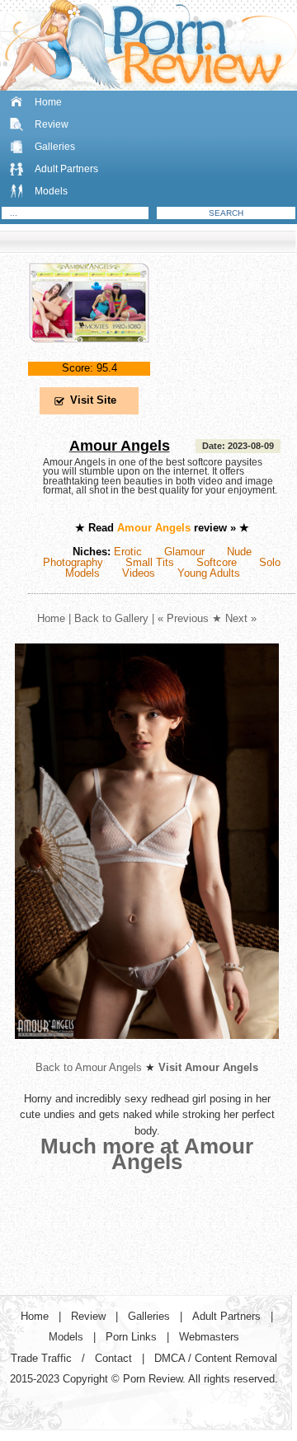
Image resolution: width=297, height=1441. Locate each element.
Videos (138, 573)
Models (51, 191)
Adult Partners (66, 169)
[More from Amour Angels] (147, 1052)
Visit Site (93, 400)
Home (48, 102)
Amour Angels (119, 445)
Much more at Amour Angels (146, 1154)
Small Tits (149, 562)
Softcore (216, 562)
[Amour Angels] (89, 356)
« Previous (183, 618)
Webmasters (209, 1337)
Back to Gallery (111, 618)
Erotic (128, 551)
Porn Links (131, 1337)
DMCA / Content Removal (215, 1358)
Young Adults (208, 573)
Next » (241, 618)
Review (51, 124)
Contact (113, 1358)
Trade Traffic (41, 1358)
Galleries (55, 147)
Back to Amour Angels (88, 1067)
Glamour (184, 551)
